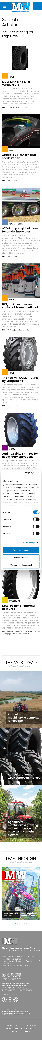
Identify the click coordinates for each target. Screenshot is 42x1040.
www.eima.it (25, 1011)
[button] (15, 923)
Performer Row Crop (32, 631)
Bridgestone (11, 406)
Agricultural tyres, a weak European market (24, 776)
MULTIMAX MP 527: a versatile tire (16, 83)
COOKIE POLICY (28, 1028)
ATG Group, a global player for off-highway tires (21, 230)
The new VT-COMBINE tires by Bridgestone (20, 379)
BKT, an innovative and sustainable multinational (20, 305)
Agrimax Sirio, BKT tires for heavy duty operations (20, 455)
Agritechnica (12, 634)
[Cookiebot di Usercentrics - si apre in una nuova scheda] (25, 472)
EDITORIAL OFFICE (13, 1026)
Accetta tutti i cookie (21, 550)
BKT (8, 107)
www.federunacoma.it (12, 994)
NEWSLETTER (12, 1028)
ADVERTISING (30, 1026)
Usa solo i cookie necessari (21, 565)
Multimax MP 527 (16, 107)
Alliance (9, 181)
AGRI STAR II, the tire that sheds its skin (19, 156)
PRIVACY (16, 1031)
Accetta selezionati (21, 558)
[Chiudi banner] (38, 473)
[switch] (36, 519)
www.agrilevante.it (22, 1014)
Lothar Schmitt (24, 634)
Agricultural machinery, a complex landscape (23, 717)
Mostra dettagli (29, 543)
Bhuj (28, 330)
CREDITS (27, 1031)
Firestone (10, 631)
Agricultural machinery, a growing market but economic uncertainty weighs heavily (23, 828)
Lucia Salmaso (20, 330)
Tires (25, 107)
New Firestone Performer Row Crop (18, 607)
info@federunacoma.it (12, 959)
